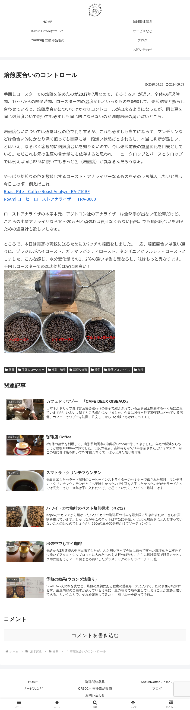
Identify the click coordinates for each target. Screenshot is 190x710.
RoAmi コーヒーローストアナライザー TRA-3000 (50, 199)
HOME (33, 682)
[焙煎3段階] (59, 311)
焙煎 (97, 369)
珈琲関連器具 (95, 682)
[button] (176, 625)
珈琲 (140, 369)
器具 (11, 369)
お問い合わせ (95, 695)
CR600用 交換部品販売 (95, 688)
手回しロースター (33, 369)
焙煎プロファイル (119, 369)
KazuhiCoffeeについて (157, 682)
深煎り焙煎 (80, 369)
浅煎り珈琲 (59, 369)
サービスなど (33, 688)
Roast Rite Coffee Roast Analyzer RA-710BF (47, 191)
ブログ (157, 688)
